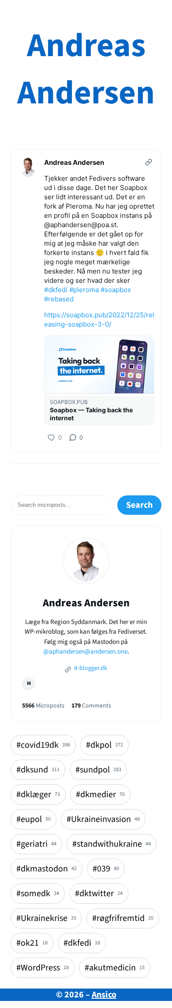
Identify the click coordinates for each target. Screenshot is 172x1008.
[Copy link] (149, 162)
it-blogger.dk (90, 668)
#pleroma (84, 289)
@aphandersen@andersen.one (85, 651)
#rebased (59, 299)
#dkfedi (55, 289)
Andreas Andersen (86, 69)
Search (139, 505)
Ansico (104, 995)
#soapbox (116, 289)
